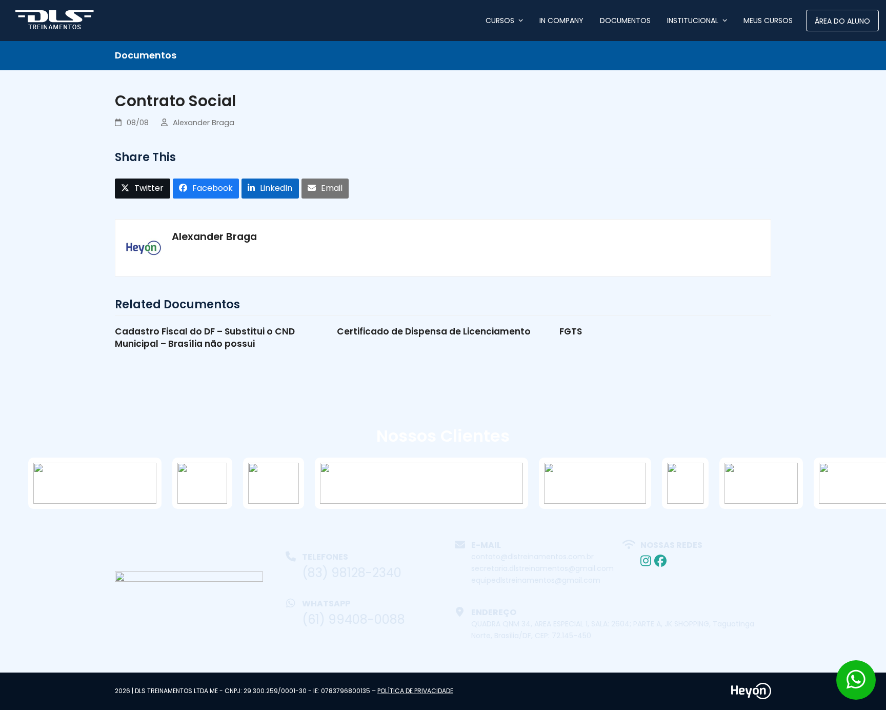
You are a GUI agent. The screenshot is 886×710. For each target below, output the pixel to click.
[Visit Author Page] (144, 247)
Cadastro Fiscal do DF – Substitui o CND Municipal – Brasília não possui (205, 337)
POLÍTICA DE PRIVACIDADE (415, 690)
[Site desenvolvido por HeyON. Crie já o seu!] (751, 696)
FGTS (570, 331)
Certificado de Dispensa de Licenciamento (434, 331)
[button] (142, 189)
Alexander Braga (203, 122)
